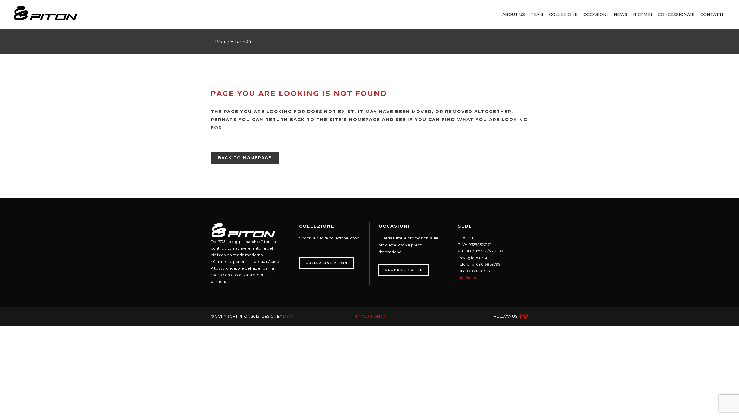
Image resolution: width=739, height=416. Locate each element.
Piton (221, 41)
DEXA (288, 316)
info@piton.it (470, 277)
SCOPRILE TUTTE (404, 270)
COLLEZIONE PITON (326, 263)
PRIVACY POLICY (369, 316)
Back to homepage (245, 157)
